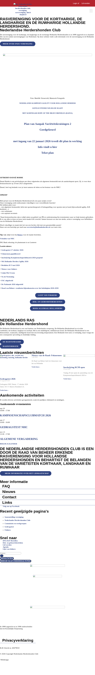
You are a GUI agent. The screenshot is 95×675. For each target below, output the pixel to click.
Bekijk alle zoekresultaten (15, 561)
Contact (9, 497)
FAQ (6, 486)
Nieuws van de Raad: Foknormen (47, 355)
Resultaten (7, 558)
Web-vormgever (15, 660)
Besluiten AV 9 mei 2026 (10, 265)
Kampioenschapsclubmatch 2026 (25, 415)
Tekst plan (47, 152)
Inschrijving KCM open (74, 367)
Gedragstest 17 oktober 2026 (12, 250)
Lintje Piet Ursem (8, 273)
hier (54, 146)
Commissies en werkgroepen (15, 523)
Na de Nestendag (7, 277)
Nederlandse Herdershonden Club (17, 520)
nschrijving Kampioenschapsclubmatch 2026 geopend (22, 258)
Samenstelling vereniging (14, 517)
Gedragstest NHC (14, 427)
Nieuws (8, 492)
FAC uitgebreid (7, 280)
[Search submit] (1, 555)
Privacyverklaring (17, 640)
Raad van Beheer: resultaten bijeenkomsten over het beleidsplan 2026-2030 (30, 288)
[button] (91, 11)
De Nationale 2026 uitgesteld (12, 284)
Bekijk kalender (8, 444)
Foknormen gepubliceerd (10, 254)
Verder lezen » (4, 390)
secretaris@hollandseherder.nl (38, 227)
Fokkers (8, 530)
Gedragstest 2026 (7, 379)
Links (7, 502)
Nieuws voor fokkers (9, 269)
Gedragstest (9, 527)
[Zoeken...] (67, 3)
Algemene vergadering (19, 438)
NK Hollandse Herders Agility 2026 (14, 261)
